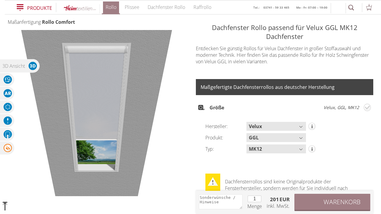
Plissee (132, 7)
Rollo (111, 7)
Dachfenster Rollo (166, 7)
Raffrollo (202, 7)
